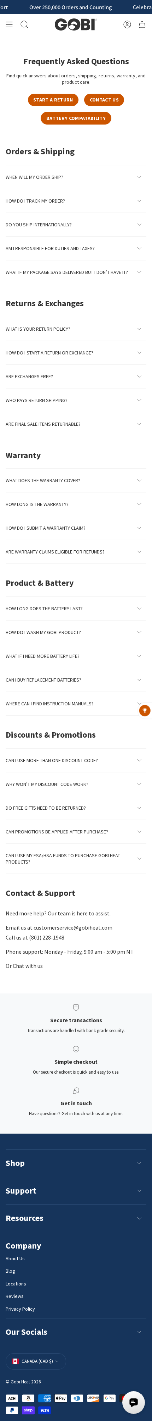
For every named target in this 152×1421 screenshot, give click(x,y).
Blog (10, 1271)
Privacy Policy (20, 1309)
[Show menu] (9, 24)
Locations (16, 1283)
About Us (15, 1258)
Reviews (15, 1296)
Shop (15, 1162)
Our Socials (26, 1331)
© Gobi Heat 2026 (23, 1382)
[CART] (142, 24)
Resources (24, 1217)
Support (21, 1190)
